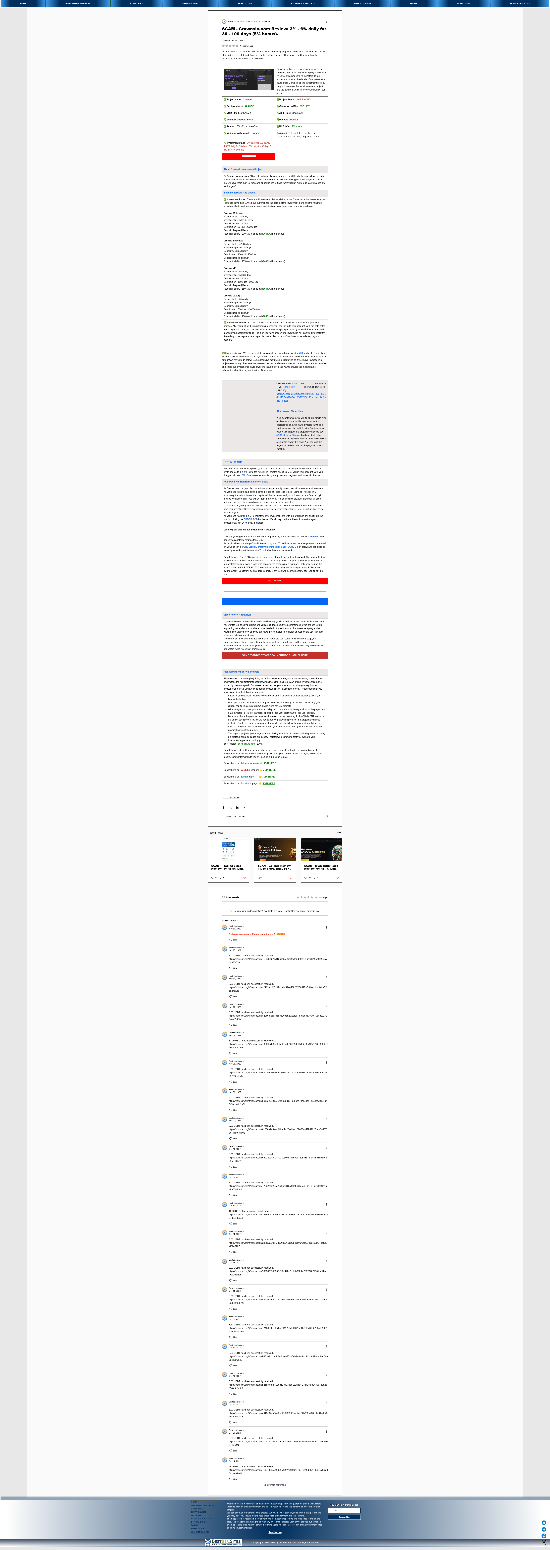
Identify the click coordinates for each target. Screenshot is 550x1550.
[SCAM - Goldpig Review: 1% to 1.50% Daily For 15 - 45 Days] (275, 849)
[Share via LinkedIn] (237, 807)
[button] (78, 3)
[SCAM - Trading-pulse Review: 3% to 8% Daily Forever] (228, 849)
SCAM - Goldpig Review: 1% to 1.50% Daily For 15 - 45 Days (274, 867)
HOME (194, 1502)
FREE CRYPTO (197, 1515)
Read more (275, 1532)
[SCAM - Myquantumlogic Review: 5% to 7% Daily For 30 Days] (321, 849)
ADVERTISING (197, 1528)
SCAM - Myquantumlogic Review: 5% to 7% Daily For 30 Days (321, 867)
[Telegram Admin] (544, 1522)
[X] (544, 1542)
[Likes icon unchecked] (231, 940)
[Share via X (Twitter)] (230, 807)
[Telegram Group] (544, 1529)
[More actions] (326, 21)
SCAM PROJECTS (231, 798)
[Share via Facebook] (223, 807)
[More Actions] (326, 927)
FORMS (194, 1525)
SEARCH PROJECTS (200, 1532)
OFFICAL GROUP (198, 1522)
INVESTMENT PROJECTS (202, 1505)
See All (339, 832)
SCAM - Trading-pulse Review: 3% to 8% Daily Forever (227, 867)
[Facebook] (544, 1536)
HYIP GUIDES (197, 1509)
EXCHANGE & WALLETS (202, 1518)
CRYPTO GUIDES (198, 1512)
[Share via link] (244, 807)
